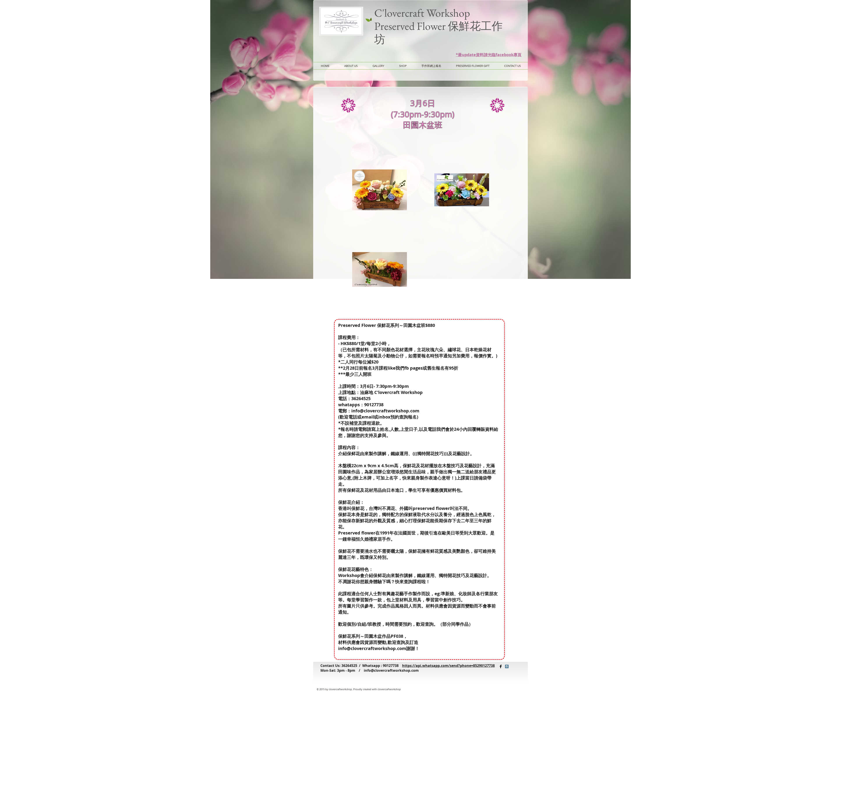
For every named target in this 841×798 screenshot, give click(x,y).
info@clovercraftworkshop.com (391, 670)
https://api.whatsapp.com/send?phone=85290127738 (448, 665)
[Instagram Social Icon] (507, 666)
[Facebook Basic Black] (500, 666)
